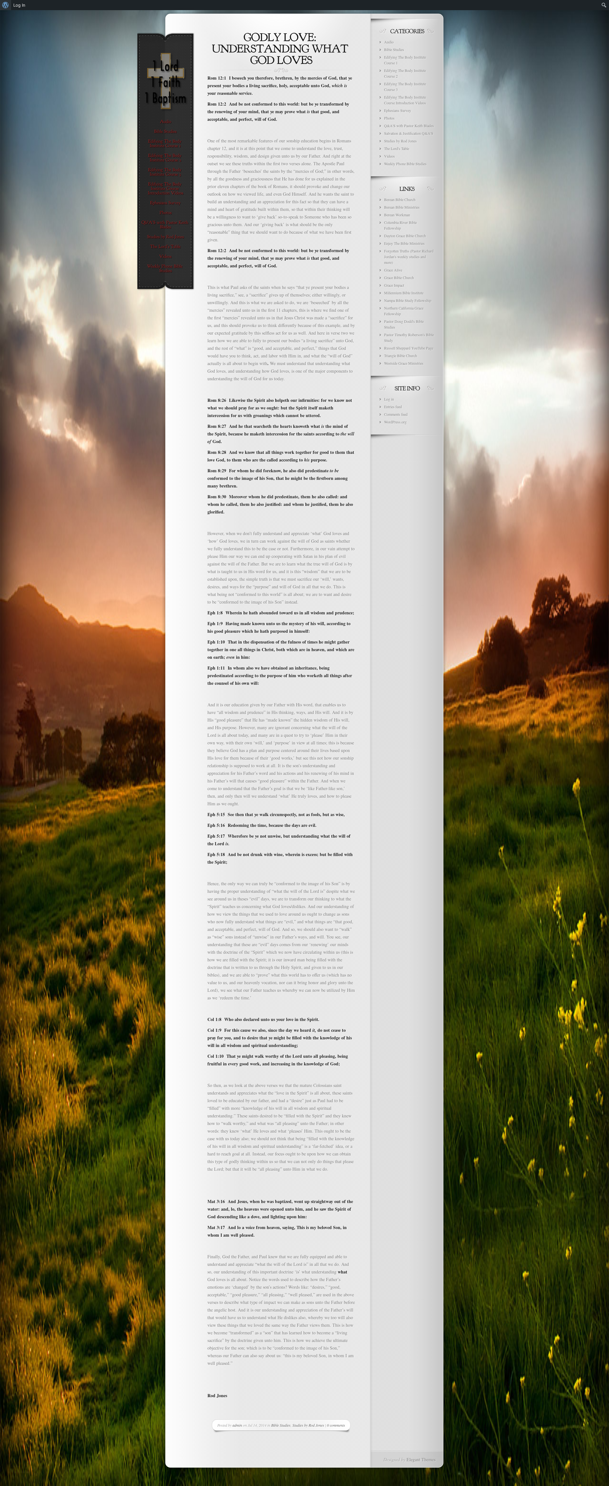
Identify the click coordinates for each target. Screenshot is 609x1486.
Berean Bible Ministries (402, 207)
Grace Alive (393, 269)
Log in (389, 399)
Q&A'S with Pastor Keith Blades (409, 125)
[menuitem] (5, 5)
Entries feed (393, 406)
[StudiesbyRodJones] (165, 237)
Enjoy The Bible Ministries (404, 243)
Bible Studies (281, 1425)
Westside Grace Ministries (403, 363)
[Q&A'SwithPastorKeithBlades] (165, 224)
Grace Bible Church (399, 277)
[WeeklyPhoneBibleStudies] (165, 268)
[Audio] (165, 122)
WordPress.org (395, 421)
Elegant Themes (421, 1460)
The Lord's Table (396, 148)
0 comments (336, 1425)
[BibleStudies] (165, 131)
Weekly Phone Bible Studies (405, 163)
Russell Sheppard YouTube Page (408, 347)
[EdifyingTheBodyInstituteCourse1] (165, 143)
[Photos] (165, 213)
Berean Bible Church (400, 199)
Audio (389, 41)
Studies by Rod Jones (308, 1425)
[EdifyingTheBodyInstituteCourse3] (165, 172)
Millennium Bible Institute (403, 292)
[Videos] (165, 256)
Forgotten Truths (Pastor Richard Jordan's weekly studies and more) (409, 256)
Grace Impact (394, 285)
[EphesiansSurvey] (165, 203)
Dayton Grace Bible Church (405, 235)
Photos (389, 118)
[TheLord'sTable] (165, 247)
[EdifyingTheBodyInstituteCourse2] (165, 158)
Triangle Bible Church (400, 355)
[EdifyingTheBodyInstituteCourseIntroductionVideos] (165, 188)
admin (237, 1425)
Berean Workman (397, 214)
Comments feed (396, 414)
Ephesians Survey (397, 110)
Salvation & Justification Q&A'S (408, 133)
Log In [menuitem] (19, 5)
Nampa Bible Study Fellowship (407, 300)
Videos (389, 156)
